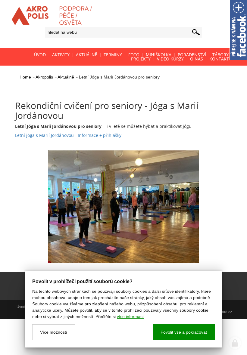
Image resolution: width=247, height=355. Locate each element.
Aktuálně (66, 77)
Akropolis (44, 77)
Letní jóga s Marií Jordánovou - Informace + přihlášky (68, 135)
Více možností (53, 332)
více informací (130, 316)
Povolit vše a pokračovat (184, 332)
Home (25, 77)
